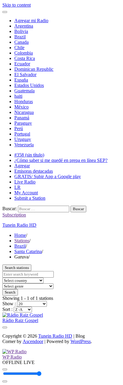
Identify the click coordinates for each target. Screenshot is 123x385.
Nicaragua (24, 112)
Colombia (23, 52)
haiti (18, 96)
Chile (19, 47)
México (21, 106)
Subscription (14, 214)
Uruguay (22, 139)
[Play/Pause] (4, 369)
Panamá (21, 117)
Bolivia (21, 31)
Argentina (23, 25)
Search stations (17, 267)
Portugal (22, 133)
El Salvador (25, 74)
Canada (21, 42)
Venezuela (24, 144)
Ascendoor (33, 341)
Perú (18, 128)
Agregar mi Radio (31, 20)
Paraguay (23, 123)
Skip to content (16, 4)
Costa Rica (24, 58)
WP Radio (12, 357)
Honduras (23, 101)
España (21, 79)
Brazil (20, 36)
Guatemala (24, 90)
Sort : (8, 309)
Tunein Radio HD (19, 225)
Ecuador (22, 63)
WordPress (80, 341)
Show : (9, 303)
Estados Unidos (29, 85)
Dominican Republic (33, 69)
